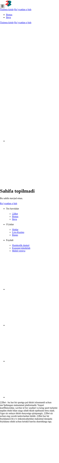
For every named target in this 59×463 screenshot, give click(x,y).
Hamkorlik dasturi (20, 245)
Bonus (9, 14)
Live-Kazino (18, 232)
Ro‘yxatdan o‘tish (22, 9)
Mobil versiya (18, 250)
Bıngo (15, 235)
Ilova (8, 17)
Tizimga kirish (7, 9)
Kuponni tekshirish (21, 248)
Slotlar (15, 229)
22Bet (15, 213)
